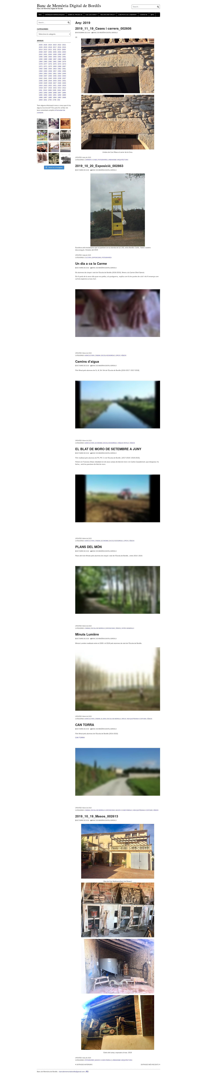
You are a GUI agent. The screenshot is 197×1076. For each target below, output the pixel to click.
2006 (50, 52)
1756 (50, 100)
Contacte (143, 14)
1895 (41, 95)
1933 (55, 81)
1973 (64, 64)
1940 (50, 78)
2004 (59, 52)
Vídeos (123, 355)
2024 (50, 45)
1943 (64, 76)
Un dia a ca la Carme (91, 263)
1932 (59, 81)
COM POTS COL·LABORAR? (127, 14)
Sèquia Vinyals (123, 443)
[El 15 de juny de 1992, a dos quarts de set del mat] (54, 135)
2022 (59, 45)
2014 (41, 49)
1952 (50, 73)
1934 (50, 81)
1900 (45, 93)
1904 (59, 90)
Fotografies (103, 160)
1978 (41, 64)
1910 (45, 90)
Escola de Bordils (108, 355)
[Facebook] (86, 1071)
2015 (64, 47)
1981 (55, 61)
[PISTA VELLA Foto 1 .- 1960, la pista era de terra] (42, 123)
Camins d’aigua (87, 361)
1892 (50, 95)
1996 (41, 57)
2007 (45, 52)
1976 (50, 64)
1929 (45, 83)
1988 (50, 59)
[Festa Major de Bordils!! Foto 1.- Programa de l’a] (65, 123)
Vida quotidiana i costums (136, 719)
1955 (64, 71)
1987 (55, 59)
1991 (64, 57)
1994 (50, 57)
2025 (45, 45)
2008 (41, 52)
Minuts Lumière (87, 634)
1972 (41, 66)
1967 (64, 66)
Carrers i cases (91, 160)
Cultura (88, 257)
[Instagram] (87, 1071)
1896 (64, 93)
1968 (59, 66)
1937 (64, 78)
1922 (50, 85)
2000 (50, 54)
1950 (59, 73)
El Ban (103, 719)
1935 (45, 81)
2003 (64, 52)
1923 (45, 85)
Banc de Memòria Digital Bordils (105, 32)
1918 (41, 88)
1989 (45, 59)
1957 (55, 71)
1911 (40, 90)
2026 (41, 45)
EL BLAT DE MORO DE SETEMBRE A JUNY (108, 449)
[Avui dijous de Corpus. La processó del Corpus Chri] (54, 158)
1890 (59, 95)
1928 (50, 83)
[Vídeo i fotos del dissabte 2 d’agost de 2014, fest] (42, 135)
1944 (59, 76)
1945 (55, 76)
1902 (41, 93)
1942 (41, 78)
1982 (50, 61)
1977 (45, 64)
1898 (55, 93)
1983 (45, 61)
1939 (55, 78)
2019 (45, 47)
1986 (59, 59)
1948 (41, 76)
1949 (64, 73)
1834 (41, 100)
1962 (59, 69)
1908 (50, 90)
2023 (55, 45)
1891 (55, 95)
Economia (98, 443)
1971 (45, 66)
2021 (64, 45)
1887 (45, 97)
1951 (55, 73)
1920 (59, 85)
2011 (54, 49)
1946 (50, 76)
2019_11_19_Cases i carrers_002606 (103, 28)
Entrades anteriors (84, 1064)
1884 (55, 97)
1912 (64, 88)
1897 (59, 93)
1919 (64, 85)
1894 (45, 95)
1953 (45, 73)
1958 (50, 71)
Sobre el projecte (75, 14)
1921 (55, 85)
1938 (59, 78)
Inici (40, 14)
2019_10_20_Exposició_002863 (99, 165)
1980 (59, 61)
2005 (55, 52)
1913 (59, 88)
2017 (55, 47)
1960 (41, 71)
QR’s (152, 14)
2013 (45, 49)
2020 (41, 47)
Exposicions (96, 257)
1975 (55, 64)
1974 (59, 64)
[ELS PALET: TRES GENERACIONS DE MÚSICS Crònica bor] (65, 135)
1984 (41, 61)
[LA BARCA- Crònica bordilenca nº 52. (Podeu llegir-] (65, 158)
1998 (59, 54)
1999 (55, 54)
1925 (64, 83)
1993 (55, 57)
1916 (50, 88)
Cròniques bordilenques (55, 14)
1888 (41, 97)
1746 (54, 100)
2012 (50, 49)
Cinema (97, 355)
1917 (45, 88)
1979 (64, 61)
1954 (41, 73)
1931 (64, 81)
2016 (59, 47)
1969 (55, 66)
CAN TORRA (84, 724)
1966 (41, 69)
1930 (41, 83)
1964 (50, 69)
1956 (59, 71)
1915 (55, 88)
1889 (64, 95)
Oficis (118, 355)
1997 (64, 54)
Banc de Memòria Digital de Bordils (69, 5)
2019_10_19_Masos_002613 (96, 816)
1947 (45, 76)
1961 (64, 69)
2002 (41, 54)
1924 (41, 85)
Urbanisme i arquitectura (118, 160)
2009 (64, 49)
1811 (45, 100)
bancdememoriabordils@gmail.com (72, 1071)
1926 (59, 83)
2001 (45, 54)
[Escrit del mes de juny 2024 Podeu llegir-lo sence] (42, 158)
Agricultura (89, 355)
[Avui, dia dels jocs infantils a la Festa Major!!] (54, 123)
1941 (45, 78)
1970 (50, 66)
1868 (64, 97)
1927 (55, 83)
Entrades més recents (150, 1064)
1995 (45, 57)
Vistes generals (127, 628)
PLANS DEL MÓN (88, 546)
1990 (41, 59)
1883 (59, 97)
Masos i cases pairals (124, 810)
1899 (50, 93)
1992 (59, 57)
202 (58, 100)
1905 (54, 90)
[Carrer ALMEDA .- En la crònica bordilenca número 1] (54, 147)
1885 (50, 97)
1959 (45, 71)
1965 (45, 69)
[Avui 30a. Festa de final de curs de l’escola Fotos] (65, 147)
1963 (55, 69)
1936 (41, 81)
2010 (59, 49)
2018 (50, 47)
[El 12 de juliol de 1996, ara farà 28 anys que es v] (42, 147)
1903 (64, 90)
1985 (64, 59)
